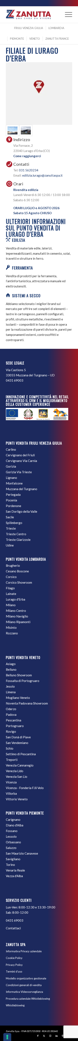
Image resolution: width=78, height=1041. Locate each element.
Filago (10, 588)
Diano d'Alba (14, 825)
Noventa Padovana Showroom (27, 703)
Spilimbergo (14, 523)
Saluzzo (11, 848)
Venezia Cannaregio (19, 765)
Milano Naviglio (17, 616)
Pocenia (11, 500)
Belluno (11, 669)
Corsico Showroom (19, 582)
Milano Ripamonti (18, 622)
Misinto (11, 627)
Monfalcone (14, 483)
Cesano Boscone (17, 571)
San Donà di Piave (18, 737)
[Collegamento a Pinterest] (63, 1036)
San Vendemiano (17, 743)
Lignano (11, 477)
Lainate (11, 594)
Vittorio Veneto (17, 799)
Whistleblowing (15, 1005)
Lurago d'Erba (15, 599)
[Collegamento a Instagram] (50, 1036)
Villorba (11, 793)
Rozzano (12, 633)
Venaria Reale (15, 870)
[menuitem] (66, 14)
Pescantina (13, 720)
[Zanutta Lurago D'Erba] (25, 130)
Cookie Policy (14, 958)
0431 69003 (14, 380)
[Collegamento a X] (44, 1036)
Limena (11, 692)
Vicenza (11, 782)
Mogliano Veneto (18, 697)
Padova (11, 714)
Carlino (11, 449)
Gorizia (11, 466)
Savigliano (13, 859)
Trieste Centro (16, 534)
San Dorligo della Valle (21, 511)
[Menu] (66, 14)
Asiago (11, 664)
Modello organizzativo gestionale (26, 978)
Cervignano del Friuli (20, 455)
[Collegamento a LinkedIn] (56, 1036)
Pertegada (13, 494)
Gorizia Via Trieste (19, 472)
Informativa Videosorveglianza (24, 991)
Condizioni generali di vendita (24, 985)
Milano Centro (16, 610)
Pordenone (13, 506)
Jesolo (10, 686)
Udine (10, 545)
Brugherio (13, 565)
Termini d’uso (14, 971)
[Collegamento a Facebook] (38, 1036)
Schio (9, 748)
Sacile (10, 517)
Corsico (11, 577)
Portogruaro (15, 726)
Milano (11, 605)
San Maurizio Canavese (22, 853)
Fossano (11, 831)
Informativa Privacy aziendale (24, 951)
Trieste (11, 528)
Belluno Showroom (19, 675)
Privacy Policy (14, 964)
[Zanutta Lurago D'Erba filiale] (12, 130)
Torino (10, 864)
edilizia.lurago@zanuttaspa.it (42, 175)
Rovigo (11, 731)
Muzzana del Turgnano (21, 489)
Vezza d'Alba (14, 876)
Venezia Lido (14, 771)
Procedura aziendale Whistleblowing (28, 998)
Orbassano (13, 842)
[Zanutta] (32, 14)
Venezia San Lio (16, 776)
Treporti (11, 759)
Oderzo (11, 709)
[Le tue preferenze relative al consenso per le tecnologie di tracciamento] (7, 1037)
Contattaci (13, 928)
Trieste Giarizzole (18, 539)
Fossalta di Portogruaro (22, 681)
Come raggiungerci (27, 156)
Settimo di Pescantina (21, 754)
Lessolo (11, 836)
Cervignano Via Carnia (21, 461)
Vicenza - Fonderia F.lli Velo (25, 788)
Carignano (13, 819)
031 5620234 (28, 170)
